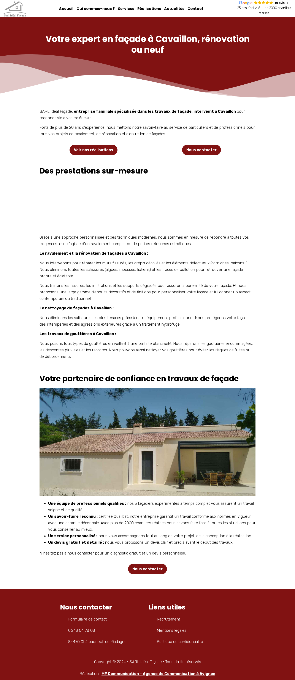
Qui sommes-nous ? (95, 8)
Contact (195, 8)
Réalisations (149, 8)
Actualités (174, 8)
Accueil (66, 8)
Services (126, 8)
